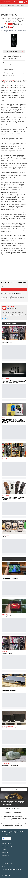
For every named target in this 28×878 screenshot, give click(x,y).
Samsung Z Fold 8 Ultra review (11, 808)
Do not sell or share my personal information (11, 869)
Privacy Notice (18, 294)
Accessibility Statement (7, 863)
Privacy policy (4, 849)
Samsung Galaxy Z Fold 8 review (12, 812)
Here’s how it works (9, 31)
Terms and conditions (6, 843)
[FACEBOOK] (8, 308)
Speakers (3, 11)
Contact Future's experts (7, 846)
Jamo (8, 87)
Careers (3, 866)
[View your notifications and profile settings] (14, 2)
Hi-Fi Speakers (10, 11)
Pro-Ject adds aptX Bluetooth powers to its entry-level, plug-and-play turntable (15, 824)
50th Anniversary (21, 5)
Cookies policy (5, 852)
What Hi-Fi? (16, 23)
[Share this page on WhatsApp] (6, 27)
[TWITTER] (11, 308)
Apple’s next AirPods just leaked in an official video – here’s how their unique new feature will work (15, 818)
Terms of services (16, 293)
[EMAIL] (15, 308)
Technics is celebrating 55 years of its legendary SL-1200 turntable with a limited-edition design (15, 802)
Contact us (4, 861)
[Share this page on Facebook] (2, 27)
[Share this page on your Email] (13, 27)
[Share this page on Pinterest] (9, 27)
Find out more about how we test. (10, 82)
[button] (26, 2)
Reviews (10, 24)
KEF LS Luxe (11, 5)
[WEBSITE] (13, 308)
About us (3, 858)
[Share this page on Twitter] (4, 27)
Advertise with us (5, 855)
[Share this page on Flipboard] (11, 27)
